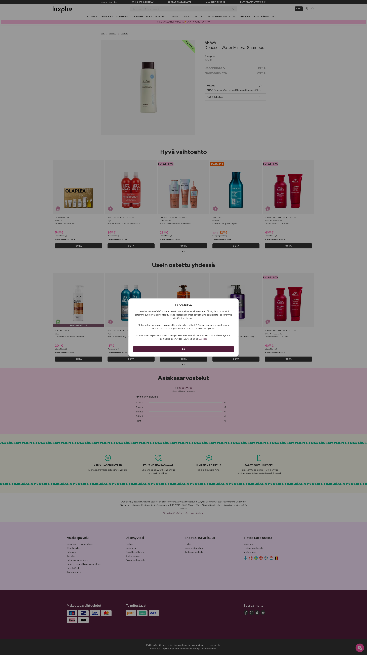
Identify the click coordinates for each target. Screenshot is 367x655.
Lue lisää (203, 338)
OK (183, 349)
